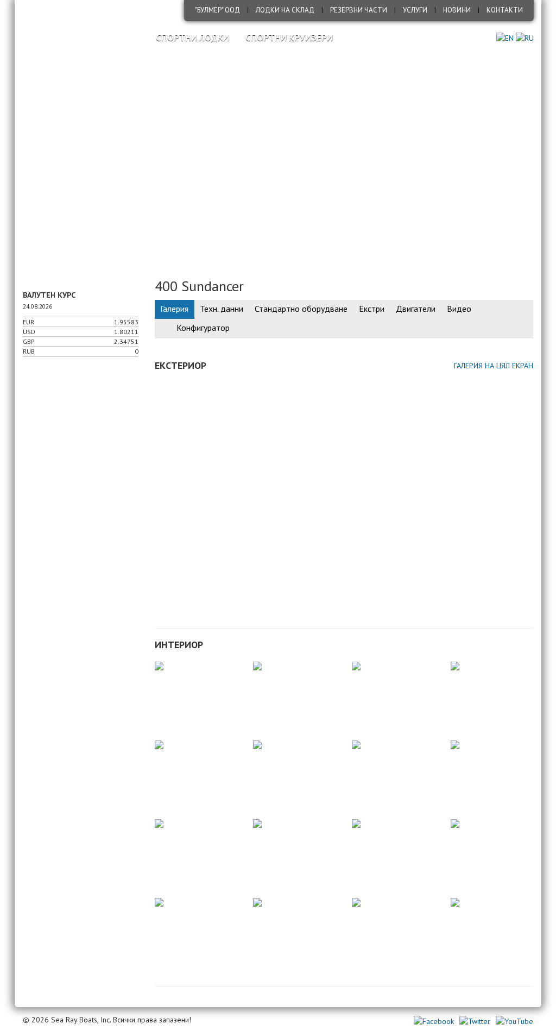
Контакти (504, 10)
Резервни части (358, 10)
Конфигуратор (203, 327)
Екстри (371, 308)
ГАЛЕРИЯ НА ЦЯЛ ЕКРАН (493, 365)
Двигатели (415, 308)
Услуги (415, 10)
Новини (457, 10)
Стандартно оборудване (301, 308)
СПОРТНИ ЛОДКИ (192, 37)
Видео (459, 308)
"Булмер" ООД (217, 10)
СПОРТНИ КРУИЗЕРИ (289, 37)
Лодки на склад (285, 10)
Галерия (174, 308)
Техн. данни (221, 308)
